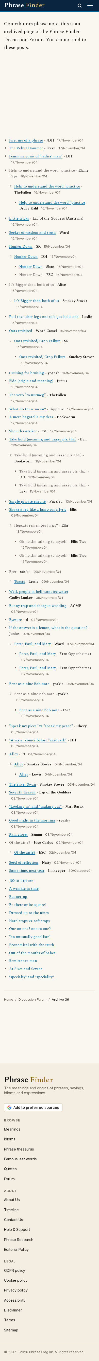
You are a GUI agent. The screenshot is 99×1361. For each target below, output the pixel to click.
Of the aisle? (24, 852)
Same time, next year (26, 871)
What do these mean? (27, 409)
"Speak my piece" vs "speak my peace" (41, 726)
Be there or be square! (27, 905)
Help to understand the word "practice (47, 186)
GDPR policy (14, 1270)
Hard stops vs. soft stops (29, 921)
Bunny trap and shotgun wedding (38, 606)
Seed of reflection (23, 862)
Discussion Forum (32, 999)
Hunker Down (20, 246)
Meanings (12, 1129)
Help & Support (17, 1229)
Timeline (11, 1210)
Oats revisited (20, 331)
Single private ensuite (27, 501)
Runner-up (18, 897)
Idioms (9, 1139)
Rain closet (18, 834)
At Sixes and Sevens (25, 969)
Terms (9, 1320)
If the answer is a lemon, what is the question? (48, 628)
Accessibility (14, 1300)
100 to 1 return (21, 881)
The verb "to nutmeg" (27, 395)
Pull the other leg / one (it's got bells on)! (43, 317)
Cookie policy (15, 1280)
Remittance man (23, 961)
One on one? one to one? (30, 929)
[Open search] (79, 5)
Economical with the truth (31, 945)
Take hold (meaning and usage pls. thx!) (42, 439)
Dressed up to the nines (29, 913)
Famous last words (20, 1159)
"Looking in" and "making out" (35, 806)
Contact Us (13, 1219)
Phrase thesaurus (19, 1149)
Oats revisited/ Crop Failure (37, 341)
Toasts (19, 581)
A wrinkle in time (24, 888)
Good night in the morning (32, 820)
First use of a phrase (26, 140)
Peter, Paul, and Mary (32, 644)
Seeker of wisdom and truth (32, 233)
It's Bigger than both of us (37, 301)
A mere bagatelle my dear (31, 417)
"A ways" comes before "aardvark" (38, 740)
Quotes (10, 1169)
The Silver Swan (22, 784)
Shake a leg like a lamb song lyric (37, 509)
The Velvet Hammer (26, 148)
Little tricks (19, 218)
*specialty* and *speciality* (31, 977)
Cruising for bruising (26, 373)
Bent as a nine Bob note (29, 684)
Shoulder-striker (23, 431)
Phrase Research (18, 1239)
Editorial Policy (16, 1249)
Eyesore (15, 620)
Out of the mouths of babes (32, 953)
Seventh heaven (22, 792)
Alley (13, 754)
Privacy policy (16, 1290)
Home (8, 999)
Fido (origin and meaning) (31, 381)
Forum (9, 1179)
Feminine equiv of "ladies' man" (35, 156)
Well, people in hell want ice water (38, 592)
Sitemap (11, 1330)
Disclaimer (13, 1310)
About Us (12, 1200)
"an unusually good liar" (29, 937)
